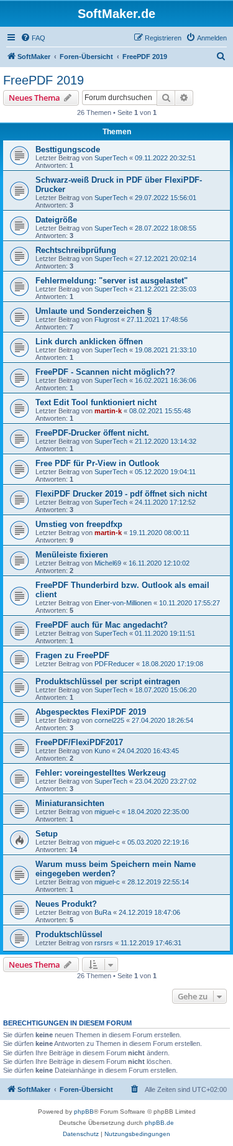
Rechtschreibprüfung (75, 250)
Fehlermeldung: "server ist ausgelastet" (111, 280)
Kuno (102, 750)
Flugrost (106, 319)
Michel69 (107, 563)
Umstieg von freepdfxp (78, 524)
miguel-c (107, 811)
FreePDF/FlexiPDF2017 (79, 742)
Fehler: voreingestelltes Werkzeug (100, 772)
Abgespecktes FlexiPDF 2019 (90, 712)
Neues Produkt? (66, 904)
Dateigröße (56, 219)
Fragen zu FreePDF (72, 655)
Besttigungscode (67, 149)
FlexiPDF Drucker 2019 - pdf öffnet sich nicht (121, 493)
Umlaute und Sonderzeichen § (93, 311)
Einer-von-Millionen (123, 603)
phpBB (84, 1111)
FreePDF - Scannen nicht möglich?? (105, 372)
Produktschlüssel (69, 934)
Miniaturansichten (69, 803)
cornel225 (109, 720)
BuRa (102, 912)
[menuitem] (33, 37)
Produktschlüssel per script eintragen (107, 681)
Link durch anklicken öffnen (89, 341)
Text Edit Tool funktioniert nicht (96, 402)
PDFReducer (114, 663)
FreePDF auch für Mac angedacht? (101, 625)
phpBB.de (159, 1122)
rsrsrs (103, 943)
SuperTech (110, 158)
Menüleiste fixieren (71, 554)
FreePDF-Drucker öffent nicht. (92, 433)
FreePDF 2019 (43, 80)
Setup (46, 833)
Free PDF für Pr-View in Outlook (97, 463)
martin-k (108, 411)
